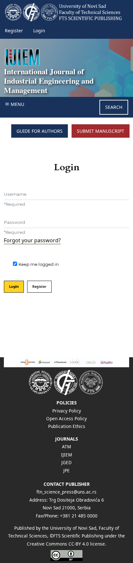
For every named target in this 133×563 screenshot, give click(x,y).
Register (14, 30)
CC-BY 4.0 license (86, 544)
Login (39, 30)
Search (113, 107)
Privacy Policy (66, 411)
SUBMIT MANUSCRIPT (100, 131)
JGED (66, 462)
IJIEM (66, 455)
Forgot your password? (32, 240)
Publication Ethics (66, 426)
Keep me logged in (38, 264)
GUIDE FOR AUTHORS (39, 131)
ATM (66, 446)
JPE (66, 470)
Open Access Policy (66, 418)
